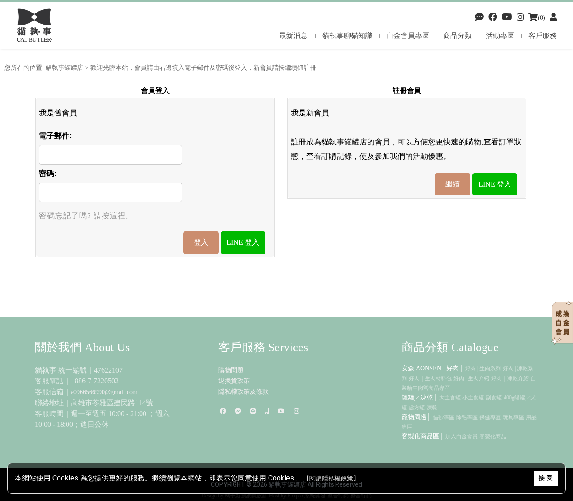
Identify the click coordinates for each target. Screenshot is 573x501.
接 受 (546, 478)
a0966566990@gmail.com (104, 392)
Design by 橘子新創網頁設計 (235, 496)
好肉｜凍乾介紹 (510, 378)
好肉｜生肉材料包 (430, 378)
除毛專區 (467, 417)
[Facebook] (479, 17)
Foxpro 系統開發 (306, 496)
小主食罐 (473, 398)
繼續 (452, 184)
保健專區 (490, 417)
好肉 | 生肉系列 (483, 368)
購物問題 (231, 370)
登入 (201, 242)
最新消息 (293, 35)
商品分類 (457, 35)
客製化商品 (492, 436)
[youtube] (506, 17)
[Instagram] (296, 411)
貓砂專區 (443, 417)
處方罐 (417, 407)
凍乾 (432, 407)
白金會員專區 (407, 35)
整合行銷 (338, 496)
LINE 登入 (243, 242)
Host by (277, 496)
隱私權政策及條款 (243, 391)
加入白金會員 (461, 436)
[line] (253, 411)
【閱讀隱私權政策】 (331, 478)
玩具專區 (513, 417)
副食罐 (494, 398)
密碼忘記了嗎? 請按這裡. (83, 216)
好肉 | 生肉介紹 (471, 378)
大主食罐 (450, 398)
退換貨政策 (234, 381)
